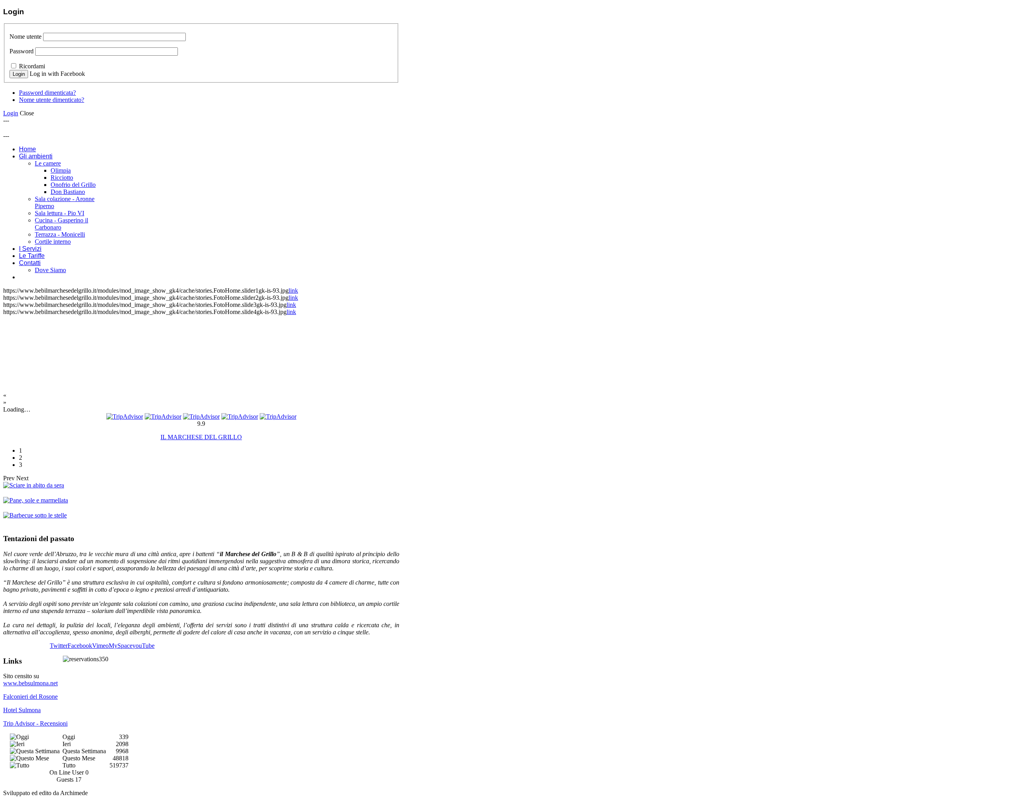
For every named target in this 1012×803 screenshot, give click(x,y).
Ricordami (32, 66)
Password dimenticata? (47, 92)
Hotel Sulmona (22, 710)
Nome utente (25, 36)
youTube (143, 645)
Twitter (59, 645)
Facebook (80, 645)
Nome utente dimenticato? (51, 99)
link (293, 290)
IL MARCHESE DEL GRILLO (201, 437)
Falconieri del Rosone (30, 696)
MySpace (120, 645)
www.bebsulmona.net (30, 683)
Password (21, 51)
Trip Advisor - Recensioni (35, 723)
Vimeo (100, 645)
